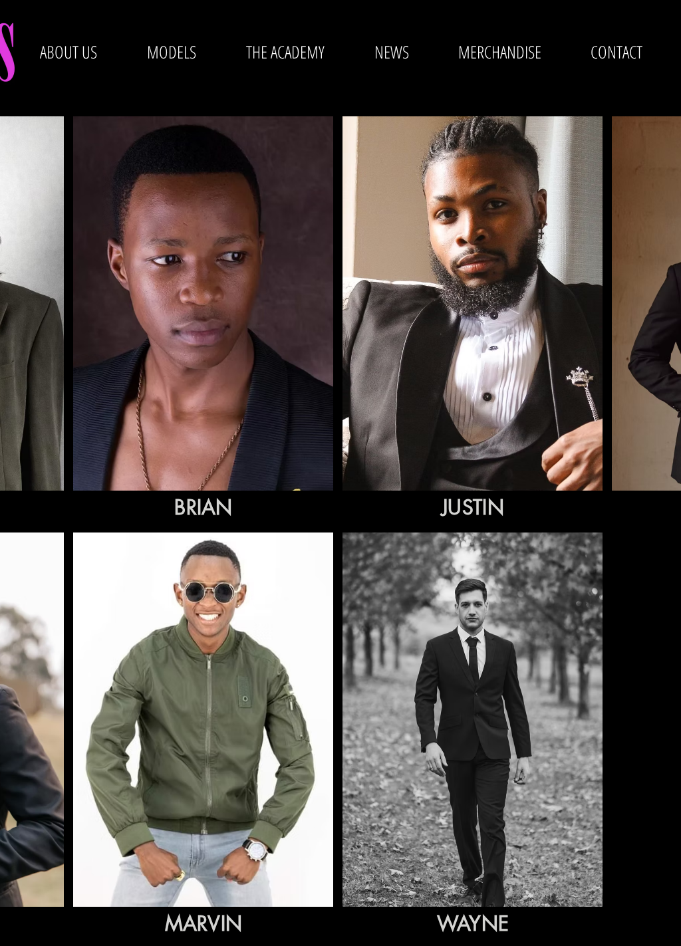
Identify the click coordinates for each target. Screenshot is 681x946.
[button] (171, 51)
